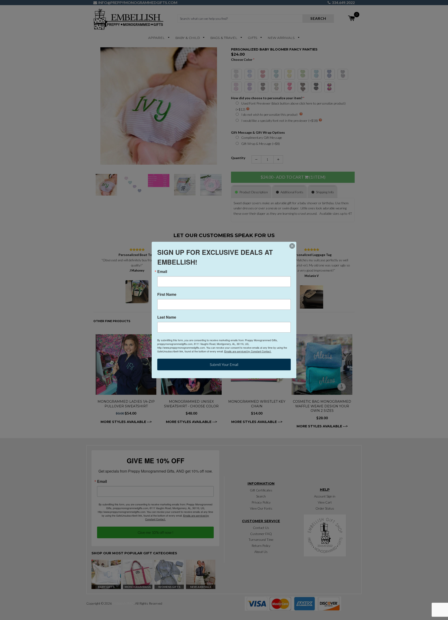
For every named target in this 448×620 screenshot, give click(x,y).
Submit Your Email (224, 364)
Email (162, 271)
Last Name (166, 317)
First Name (166, 294)
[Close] (292, 246)
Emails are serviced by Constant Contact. (247, 351)
